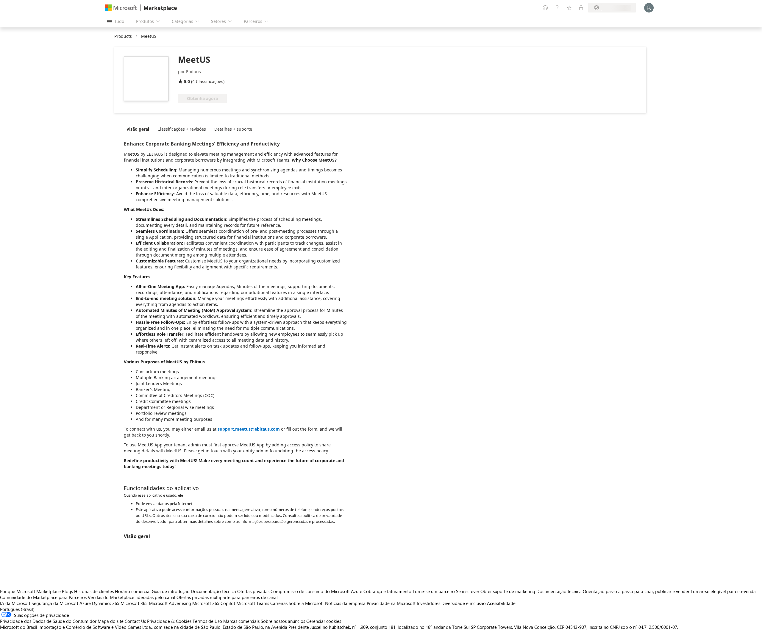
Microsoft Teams (252, 603)
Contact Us (135, 621)
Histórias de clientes (94, 591)
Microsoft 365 (134, 603)
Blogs (67, 591)
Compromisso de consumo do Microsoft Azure (317, 591)
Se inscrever (467, 591)
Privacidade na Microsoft (391, 603)
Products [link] (123, 36)
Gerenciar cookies (323, 621)
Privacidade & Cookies (169, 621)
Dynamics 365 (105, 603)
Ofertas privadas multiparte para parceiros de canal (227, 597)
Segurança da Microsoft (55, 603)
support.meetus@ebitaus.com (249, 429)
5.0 (187, 81)
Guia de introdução (171, 591)
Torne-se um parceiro (434, 591)
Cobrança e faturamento (387, 591)
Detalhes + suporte (233, 129)
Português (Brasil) (17, 609)
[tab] (139, 128)
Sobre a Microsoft (306, 603)
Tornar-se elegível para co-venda (723, 591)
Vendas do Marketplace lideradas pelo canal (131, 597)
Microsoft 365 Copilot (213, 603)
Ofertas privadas (253, 591)
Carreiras (279, 603)
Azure (85, 603)
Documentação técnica (213, 591)
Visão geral (138, 129)
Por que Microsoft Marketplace (30, 591)
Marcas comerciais (241, 621)
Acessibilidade (501, 603)
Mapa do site (111, 621)
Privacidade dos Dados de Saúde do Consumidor (48, 621)
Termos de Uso (207, 621)
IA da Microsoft (15, 603)
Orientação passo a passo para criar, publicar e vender (636, 591)
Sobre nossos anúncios (283, 621)
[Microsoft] (121, 7)
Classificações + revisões (181, 129)
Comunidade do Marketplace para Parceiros (43, 597)
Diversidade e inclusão (463, 603)
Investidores (428, 603)
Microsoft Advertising (170, 603)
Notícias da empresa (345, 603)
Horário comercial (133, 591)
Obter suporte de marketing (507, 591)
